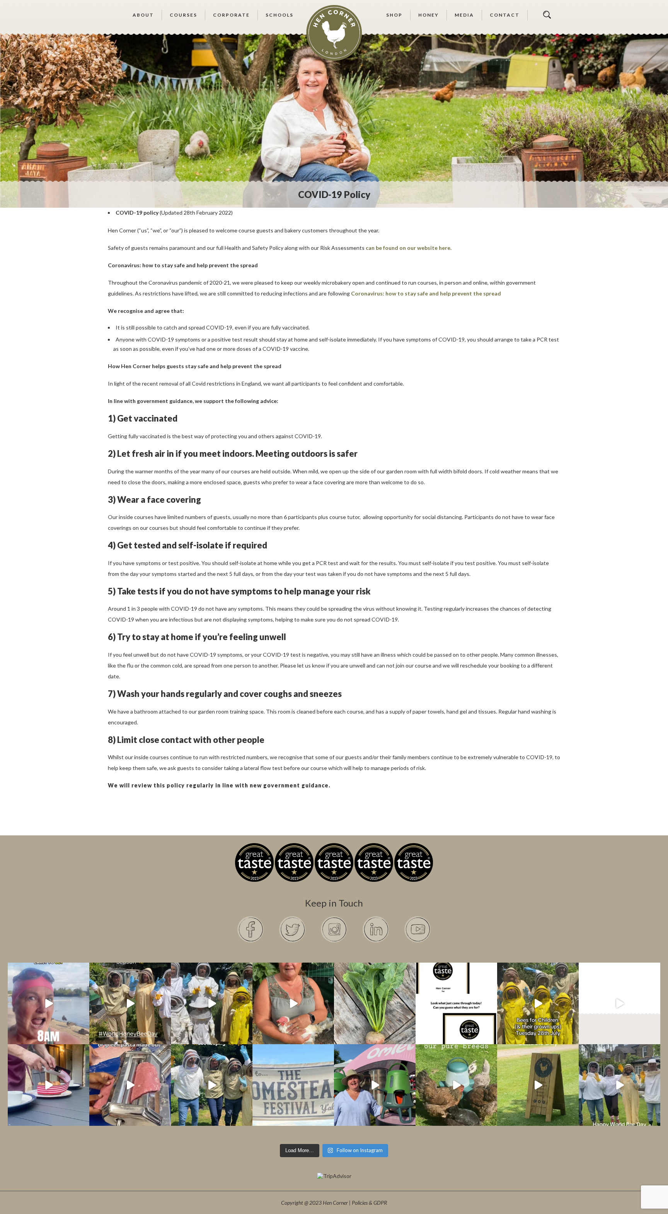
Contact (505, 15)
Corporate (231, 15)
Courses (183, 15)
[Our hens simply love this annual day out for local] (538, 1085)
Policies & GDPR (369, 1202)
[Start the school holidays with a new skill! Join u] (619, 1003)
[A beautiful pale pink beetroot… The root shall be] (375, 1003)
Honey (428, 15)
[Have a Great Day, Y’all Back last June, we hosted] (293, 1085)
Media (464, 15)
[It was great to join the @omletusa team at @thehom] (375, 1085)
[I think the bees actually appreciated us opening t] (211, 1085)
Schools (279, 15)
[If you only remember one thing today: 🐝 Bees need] (619, 1085)
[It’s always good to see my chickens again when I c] (293, 1003)
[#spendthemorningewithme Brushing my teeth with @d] (48, 1003)
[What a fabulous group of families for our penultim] (211, 1003)
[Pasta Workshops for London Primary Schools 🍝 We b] (130, 1085)
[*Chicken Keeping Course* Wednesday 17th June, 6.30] (456, 1085)
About (143, 15)
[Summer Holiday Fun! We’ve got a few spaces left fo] (538, 1003)
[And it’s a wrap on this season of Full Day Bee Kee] (130, 1003)
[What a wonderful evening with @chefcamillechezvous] (48, 1085)
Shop (394, 15)
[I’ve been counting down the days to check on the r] (456, 1003)
